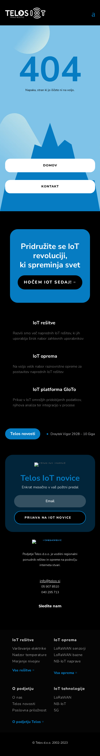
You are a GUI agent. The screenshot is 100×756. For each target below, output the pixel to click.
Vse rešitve (21, 670)
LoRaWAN (63, 697)
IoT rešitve (44, 323)
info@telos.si (50, 581)
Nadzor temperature (29, 654)
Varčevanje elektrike (29, 648)
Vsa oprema (64, 672)
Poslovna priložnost (29, 710)
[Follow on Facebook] (35, 616)
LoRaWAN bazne (68, 654)
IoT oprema (45, 356)
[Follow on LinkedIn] (55, 616)
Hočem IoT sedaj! (48, 282)
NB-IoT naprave (67, 661)
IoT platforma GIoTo (54, 389)
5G (56, 710)
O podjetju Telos (26, 721)
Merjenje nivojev (26, 661)
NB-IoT (60, 703)
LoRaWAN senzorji (70, 648)
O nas (17, 697)
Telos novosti (23, 703)
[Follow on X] (45, 616)
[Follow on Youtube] (65, 616)
